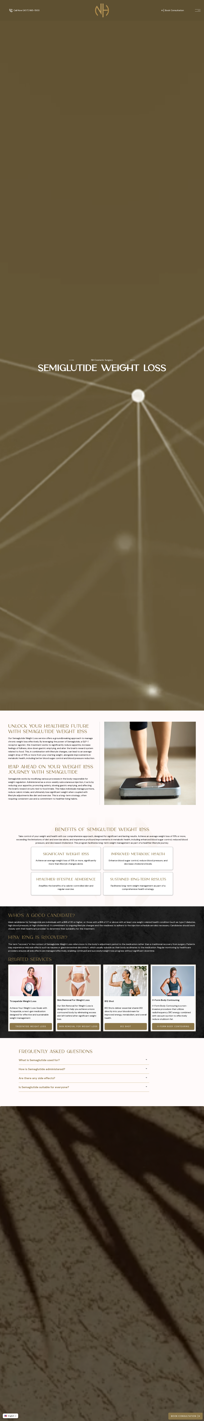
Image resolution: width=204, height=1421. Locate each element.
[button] (198, 10)
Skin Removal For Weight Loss (78, 1026)
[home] (102, 10)
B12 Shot (125, 1026)
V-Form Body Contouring (173, 1026)
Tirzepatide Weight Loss (30, 1026)
